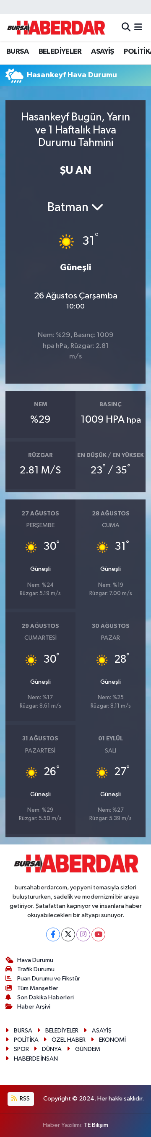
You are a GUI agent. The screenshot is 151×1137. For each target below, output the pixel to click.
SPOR (21, 1049)
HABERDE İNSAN (36, 1059)
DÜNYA (52, 1049)
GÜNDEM (87, 1049)
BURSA (17, 51)
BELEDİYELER (60, 51)
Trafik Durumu (36, 969)
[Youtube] (98, 934)
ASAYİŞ (102, 51)
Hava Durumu (35, 960)
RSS (24, 1098)
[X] (68, 934)
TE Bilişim (96, 1125)
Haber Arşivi (33, 1007)
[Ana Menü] (138, 27)
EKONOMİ (112, 1040)
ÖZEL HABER (69, 1040)
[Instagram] (83, 934)
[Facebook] (53, 934)
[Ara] (126, 27)
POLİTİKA (26, 1040)
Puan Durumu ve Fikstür (48, 978)
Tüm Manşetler (37, 988)
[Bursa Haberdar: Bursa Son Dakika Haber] (55, 27)
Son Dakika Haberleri (45, 997)
